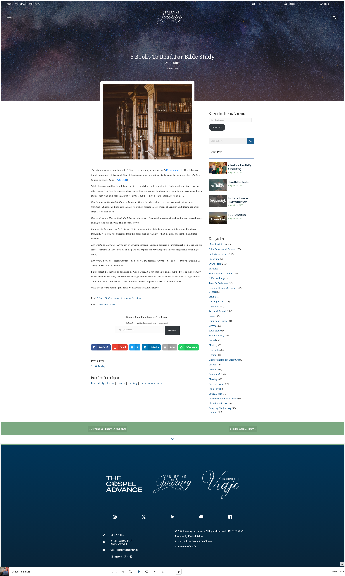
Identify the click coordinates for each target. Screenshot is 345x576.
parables (213, 269)
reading (132, 383)
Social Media (215, 394)
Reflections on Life (218, 254)
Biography (214, 350)
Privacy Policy (182, 541)
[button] (257, 4)
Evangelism (215, 264)
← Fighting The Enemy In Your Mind (107, 429)
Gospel (212, 340)
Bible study (97, 383)
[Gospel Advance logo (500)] (124, 484)
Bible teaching (216, 278)
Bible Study (215, 331)
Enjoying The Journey (220, 408)
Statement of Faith (185, 546)
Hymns (212, 355)
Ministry (213, 345)
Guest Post (214, 306)
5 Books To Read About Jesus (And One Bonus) (120, 298)
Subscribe (172, 330)
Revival (212, 326)
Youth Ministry (216, 335)
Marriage (214, 379)
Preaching (214, 259)
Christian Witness (218, 403)
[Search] (250, 141)
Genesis (213, 292)
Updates (213, 412)
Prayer (212, 365)
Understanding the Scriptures (224, 360)
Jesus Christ (215, 389)
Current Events (217, 384)
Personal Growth (217, 311)
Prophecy (214, 369)
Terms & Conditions (202, 541)
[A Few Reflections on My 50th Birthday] (231, 169)
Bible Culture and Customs (222, 249)
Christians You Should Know (223, 399)
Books (176, 69)
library (121, 383)
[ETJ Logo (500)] (172, 484)
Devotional (214, 374)
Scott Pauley (172, 63)
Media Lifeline (195, 536)
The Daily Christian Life (221, 273)
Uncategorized (216, 301)
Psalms (212, 297)
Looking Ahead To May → (243, 429)
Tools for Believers (218, 283)
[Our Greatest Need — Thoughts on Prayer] (231, 201)
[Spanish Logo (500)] (220, 484)
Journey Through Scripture (223, 288)
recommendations (151, 383)
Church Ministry (217, 244)
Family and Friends (219, 321)
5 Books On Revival (106, 304)
